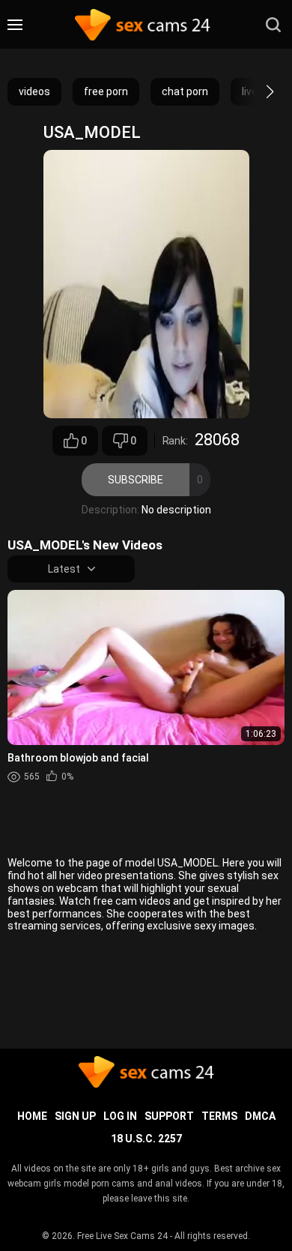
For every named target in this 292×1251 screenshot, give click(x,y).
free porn (106, 91)
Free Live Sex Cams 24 (122, 1236)
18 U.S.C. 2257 (146, 1139)
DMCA (260, 1116)
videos (34, 91)
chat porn (185, 91)
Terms (219, 1116)
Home (32, 1116)
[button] (256, 91)
